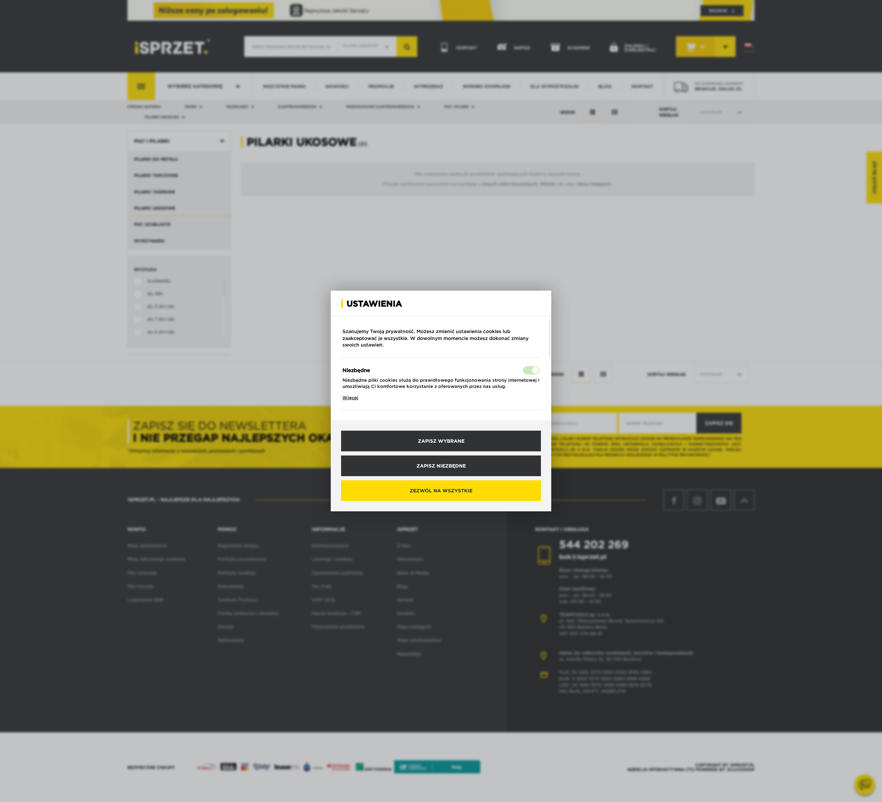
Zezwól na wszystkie (441, 491)
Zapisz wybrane (441, 441)
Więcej (350, 398)
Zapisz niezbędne (441, 466)
